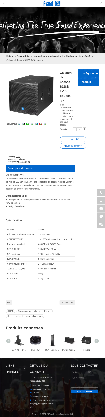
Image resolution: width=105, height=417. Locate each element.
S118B (10, 275)
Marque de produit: (15, 133)
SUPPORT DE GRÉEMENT (19, 319)
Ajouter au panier (76, 108)
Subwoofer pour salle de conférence (34, 275)
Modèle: (11, 131)
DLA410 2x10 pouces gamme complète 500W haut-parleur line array (52, 319)
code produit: (13, 136)
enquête (76, 102)
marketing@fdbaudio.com (19, 358)
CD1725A (35, 319)
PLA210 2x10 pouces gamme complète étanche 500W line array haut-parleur (69, 319)
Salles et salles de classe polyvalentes (73, 275)
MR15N (86, 319)
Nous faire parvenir (52, 409)
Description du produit (20, 142)
